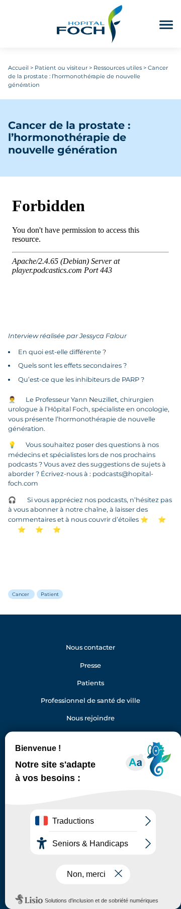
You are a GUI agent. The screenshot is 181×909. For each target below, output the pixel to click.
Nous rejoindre (90, 718)
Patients (90, 683)
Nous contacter (90, 647)
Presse (90, 665)
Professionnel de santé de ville (90, 700)
